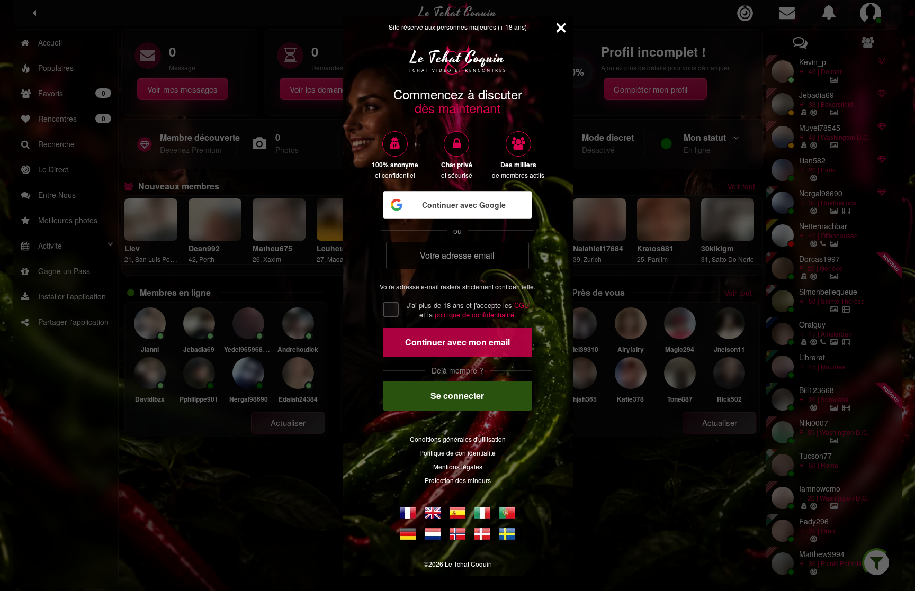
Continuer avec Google (464, 204)
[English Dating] (432, 512)
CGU (521, 305)
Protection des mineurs (458, 480)
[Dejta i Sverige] (507, 533)
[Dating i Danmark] (482, 533)
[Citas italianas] (482, 512)
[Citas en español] (457, 512)
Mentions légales (457, 466)
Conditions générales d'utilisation (458, 438)
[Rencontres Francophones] (407, 512)
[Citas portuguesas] (507, 512)
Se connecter (457, 395)
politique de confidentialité (474, 315)
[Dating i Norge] (457, 533)
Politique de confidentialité (457, 452)
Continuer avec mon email (457, 342)
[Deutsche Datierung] (407, 533)
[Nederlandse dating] (432, 533)
